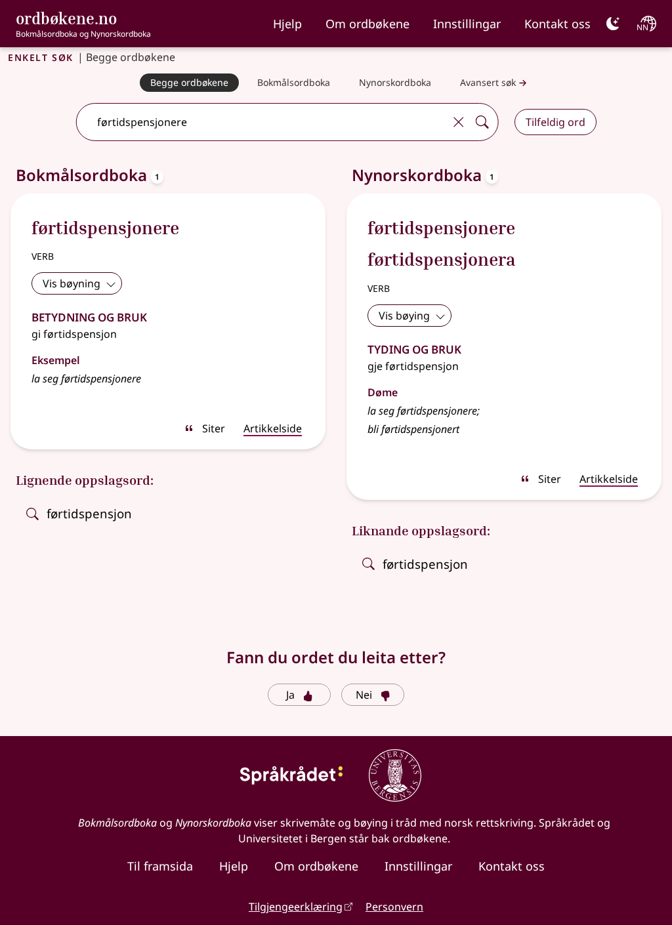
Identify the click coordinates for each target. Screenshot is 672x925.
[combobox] (261, 122)
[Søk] (482, 122)
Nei (364, 695)
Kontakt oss (557, 23)
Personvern (394, 906)
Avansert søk (488, 82)
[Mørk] (613, 23)
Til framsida (160, 866)
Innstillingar (467, 23)
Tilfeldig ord (555, 122)
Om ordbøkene (368, 23)
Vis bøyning (71, 283)
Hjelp (287, 23)
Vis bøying (404, 315)
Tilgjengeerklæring (296, 906)
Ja (290, 695)
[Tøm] (459, 122)
